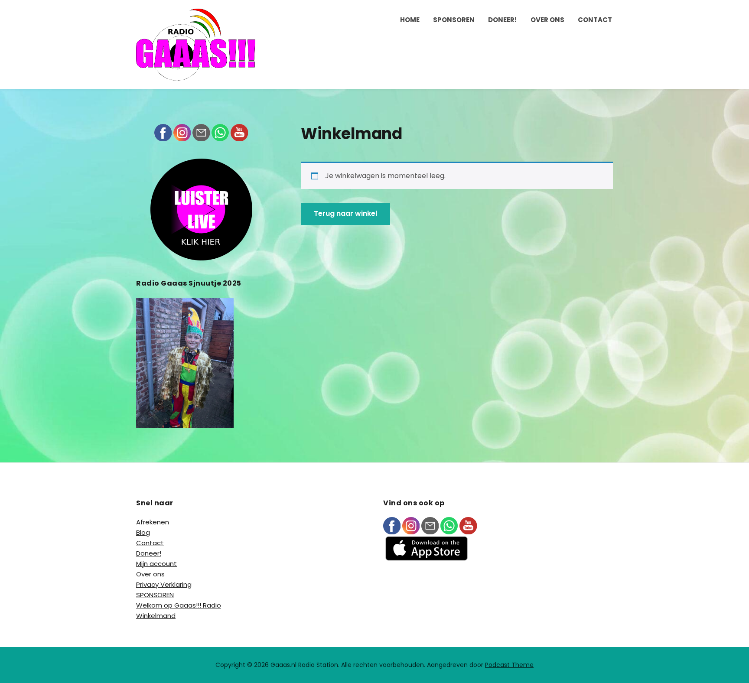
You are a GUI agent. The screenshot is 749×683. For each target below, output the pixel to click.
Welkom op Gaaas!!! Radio (178, 605)
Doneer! (502, 19)
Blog (143, 532)
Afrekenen (152, 522)
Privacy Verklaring (164, 584)
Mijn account (156, 563)
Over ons (547, 19)
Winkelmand (156, 615)
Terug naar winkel (345, 213)
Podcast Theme (509, 664)
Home (410, 19)
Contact (595, 19)
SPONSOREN (454, 19)
